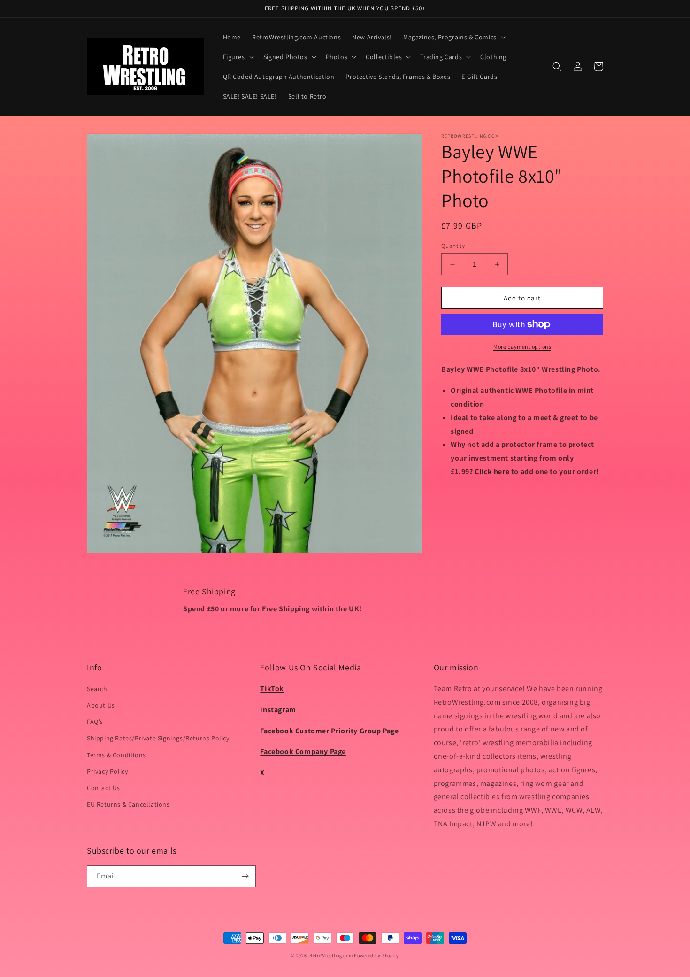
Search (97, 689)
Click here (492, 472)
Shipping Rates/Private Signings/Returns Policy (158, 738)
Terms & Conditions (116, 755)
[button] (453, 37)
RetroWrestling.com (331, 956)
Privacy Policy (107, 771)
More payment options (522, 346)
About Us (101, 705)
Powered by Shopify (376, 956)
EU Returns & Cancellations (128, 804)
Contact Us (103, 788)
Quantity (453, 246)
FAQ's (95, 721)
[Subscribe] (245, 876)
